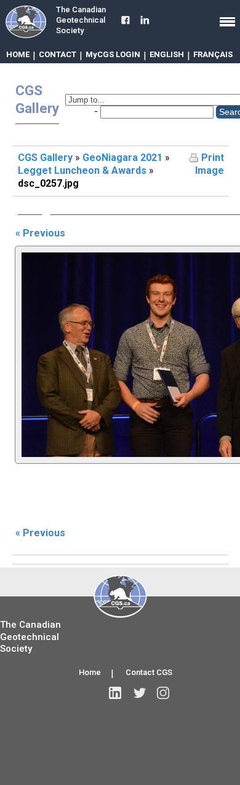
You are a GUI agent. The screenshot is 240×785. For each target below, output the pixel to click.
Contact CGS (149, 672)
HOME (18, 54)
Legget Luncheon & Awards (82, 170)
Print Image (209, 164)
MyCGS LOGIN (113, 54)
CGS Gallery (45, 157)
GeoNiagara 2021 (122, 157)
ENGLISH (167, 54)
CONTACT (57, 54)
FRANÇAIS (213, 54)
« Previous (40, 233)
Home (90, 672)
